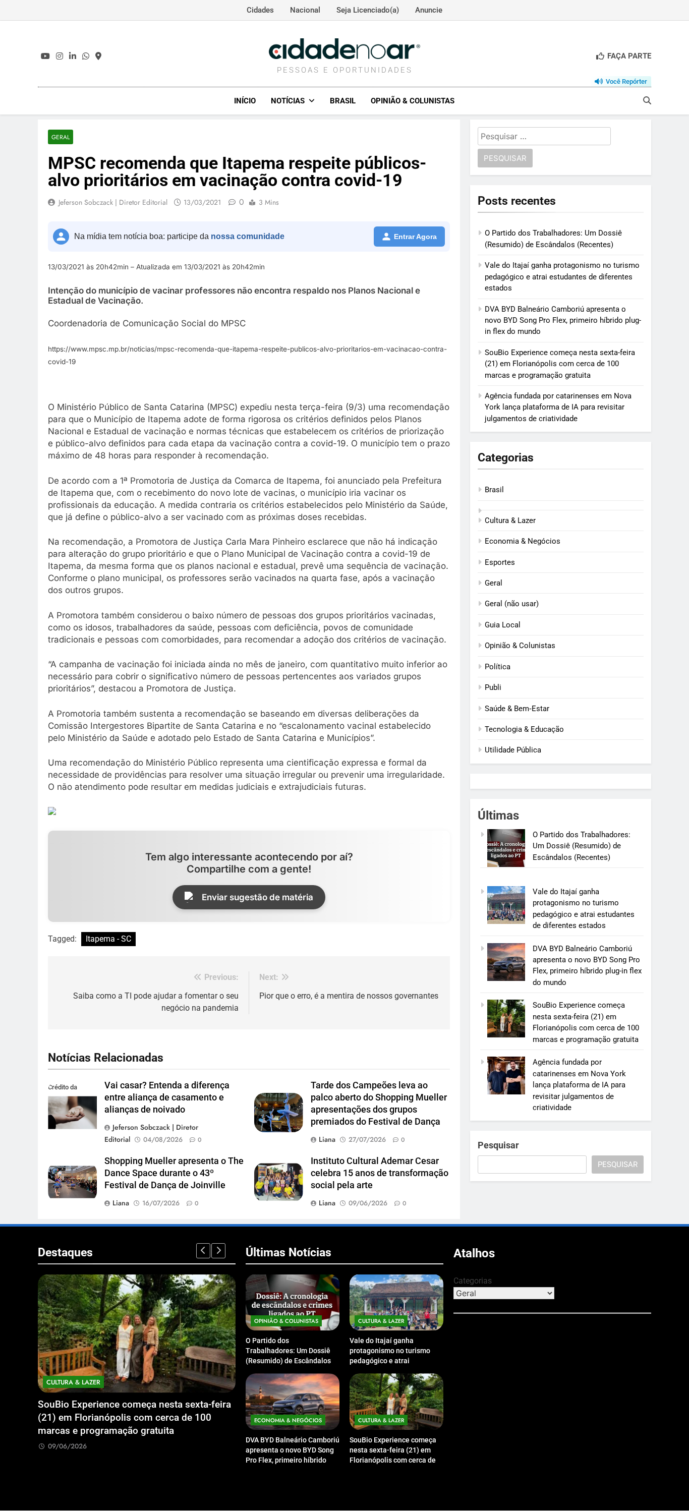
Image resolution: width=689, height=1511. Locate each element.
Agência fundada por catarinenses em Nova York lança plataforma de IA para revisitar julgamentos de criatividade (558, 407)
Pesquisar (498, 1145)
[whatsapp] (85, 56)
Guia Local (503, 624)
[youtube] (45, 56)
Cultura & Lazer (510, 520)
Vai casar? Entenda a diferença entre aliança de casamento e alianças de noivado (166, 1097)
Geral (60, 137)
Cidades (260, 10)
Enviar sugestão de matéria (257, 897)
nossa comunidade (247, 236)
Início (245, 100)
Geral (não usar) (512, 603)
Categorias (472, 1281)
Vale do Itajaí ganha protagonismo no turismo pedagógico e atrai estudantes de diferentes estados (562, 277)
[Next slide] (218, 1250)
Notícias (288, 100)
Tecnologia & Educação (524, 729)
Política (497, 666)
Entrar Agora (415, 237)
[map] (98, 56)
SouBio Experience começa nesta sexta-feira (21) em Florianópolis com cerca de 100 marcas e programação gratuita (560, 364)
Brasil (343, 100)
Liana (327, 1139)
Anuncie (428, 10)
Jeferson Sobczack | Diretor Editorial (113, 202)
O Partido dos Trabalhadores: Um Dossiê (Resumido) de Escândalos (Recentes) (581, 846)
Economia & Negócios (522, 541)
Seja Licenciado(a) (367, 10)
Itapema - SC (108, 939)
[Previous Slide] (203, 1250)
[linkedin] (72, 56)
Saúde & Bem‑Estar (517, 708)
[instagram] (59, 56)
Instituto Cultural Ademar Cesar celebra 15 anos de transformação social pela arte (379, 1173)
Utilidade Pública (513, 749)
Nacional (305, 10)
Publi (493, 687)
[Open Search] (647, 100)
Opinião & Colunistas (412, 100)
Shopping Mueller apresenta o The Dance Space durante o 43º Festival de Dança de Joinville (174, 1173)
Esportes (500, 562)
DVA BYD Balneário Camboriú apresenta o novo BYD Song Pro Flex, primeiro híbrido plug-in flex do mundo (563, 320)
